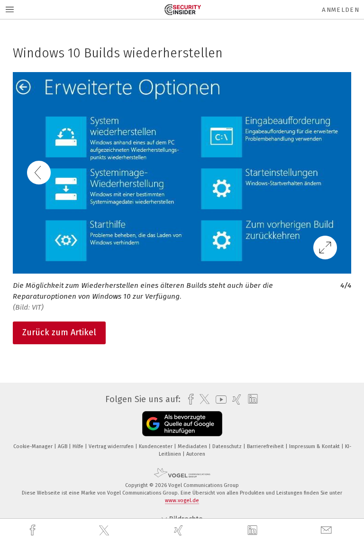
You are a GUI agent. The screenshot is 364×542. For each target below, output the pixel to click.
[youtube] (219, 399)
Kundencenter (156, 446)
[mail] (327, 530)
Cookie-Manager (33, 446)
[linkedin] (253, 530)
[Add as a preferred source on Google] (182, 423)
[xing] (179, 530)
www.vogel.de (182, 500)
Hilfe (79, 446)
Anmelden (340, 10)
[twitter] (105, 530)
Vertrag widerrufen (112, 446)
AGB (63, 446)
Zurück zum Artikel (59, 332)
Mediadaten (193, 446)
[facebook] (33, 530)
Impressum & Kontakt (315, 446)
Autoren (195, 454)
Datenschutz (227, 446)
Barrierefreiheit (266, 446)
